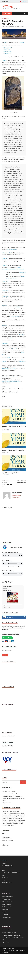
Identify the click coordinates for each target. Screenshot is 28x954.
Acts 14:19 (4, 325)
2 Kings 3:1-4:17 (8, 47)
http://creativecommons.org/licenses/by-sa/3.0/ (11, 376)
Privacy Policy (5, 909)
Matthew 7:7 (5, 629)
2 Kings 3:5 (4, 60)
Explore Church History (11, 807)
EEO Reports (5, 914)
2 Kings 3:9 (4, 252)
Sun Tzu (11, 252)
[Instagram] (26, 1)
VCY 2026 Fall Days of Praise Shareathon (13, 796)
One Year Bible (5, 18)
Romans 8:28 (22, 361)
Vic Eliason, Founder (7, 906)
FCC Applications (6, 917)
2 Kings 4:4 (4, 258)
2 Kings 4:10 (5, 281)
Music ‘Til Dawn (6, 904)
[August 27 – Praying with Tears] (14, 471)
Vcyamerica (12, 26)
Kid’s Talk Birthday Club (8, 901)
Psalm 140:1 (5, 343)
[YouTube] (20, 1)
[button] (13, 93)
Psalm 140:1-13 (7, 51)
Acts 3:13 (17, 307)
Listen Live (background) (16, 547)
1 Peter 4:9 (13, 278)
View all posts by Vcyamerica (16, 496)
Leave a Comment (20, 26)
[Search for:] (14, 782)
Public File (4, 912)
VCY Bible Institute (6, 899)
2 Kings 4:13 (5, 290)
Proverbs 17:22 (7, 53)
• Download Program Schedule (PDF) (11, 566)
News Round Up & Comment (10, 793)
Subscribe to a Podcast (7, 896)
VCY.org (8, 6)
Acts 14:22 (10, 338)
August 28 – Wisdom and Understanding (13, 450)
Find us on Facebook (9, 769)
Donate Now (7, 638)
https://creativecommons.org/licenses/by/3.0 (11, 381)
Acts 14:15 (4, 305)
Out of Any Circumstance (9, 791)
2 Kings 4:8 (4, 265)
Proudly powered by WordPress (9, 950)
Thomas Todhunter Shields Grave (11, 811)
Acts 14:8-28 (7, 49)
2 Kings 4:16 (5, 296)
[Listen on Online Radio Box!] (24, 617)
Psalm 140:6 (15, 348)
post (5, 42)
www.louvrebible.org (12, 249)
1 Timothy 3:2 (22, 272)
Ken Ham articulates (14, 316)
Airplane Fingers (7, 802)
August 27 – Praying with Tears (10, 473)
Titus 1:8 (10, 274)
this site (22, 42)
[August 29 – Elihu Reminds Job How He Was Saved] (14, 424)
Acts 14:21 (21, 334)
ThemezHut (5, 952)
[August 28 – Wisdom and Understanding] (14, 448)
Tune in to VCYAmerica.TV (8, 736)
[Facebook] (22, 1)
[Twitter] (24, 1)
